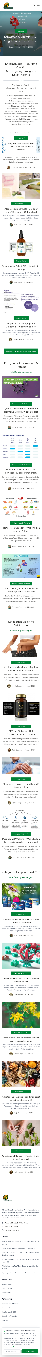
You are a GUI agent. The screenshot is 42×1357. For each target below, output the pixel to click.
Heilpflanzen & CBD (21, 204)
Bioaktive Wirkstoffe (21, 662)
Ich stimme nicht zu (12, 1351)
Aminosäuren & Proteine (21, 404)
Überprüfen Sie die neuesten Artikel (21, 351)
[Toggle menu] (38, 5)
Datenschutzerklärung (11, 1347)
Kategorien (7, 1299)
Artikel (5, 1236)
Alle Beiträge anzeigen (21, 372)
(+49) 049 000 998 (11, 1227)
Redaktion (7, 1279)
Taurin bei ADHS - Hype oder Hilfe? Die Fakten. (19, 1248)
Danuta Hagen (7, 1284)
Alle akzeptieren (30, 1351)
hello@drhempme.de (12, 1230)
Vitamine (21, 31)
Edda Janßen (6, 1292)
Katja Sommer (7, 1288)
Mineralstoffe (21, 138)
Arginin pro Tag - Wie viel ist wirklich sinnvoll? (18, 1273)
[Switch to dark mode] (34, 5)
